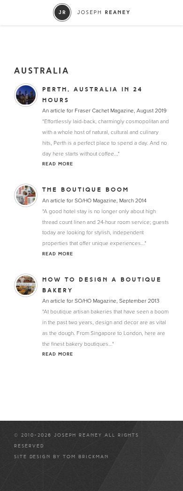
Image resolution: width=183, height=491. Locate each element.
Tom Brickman (86, 457)
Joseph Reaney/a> (91, 12)
